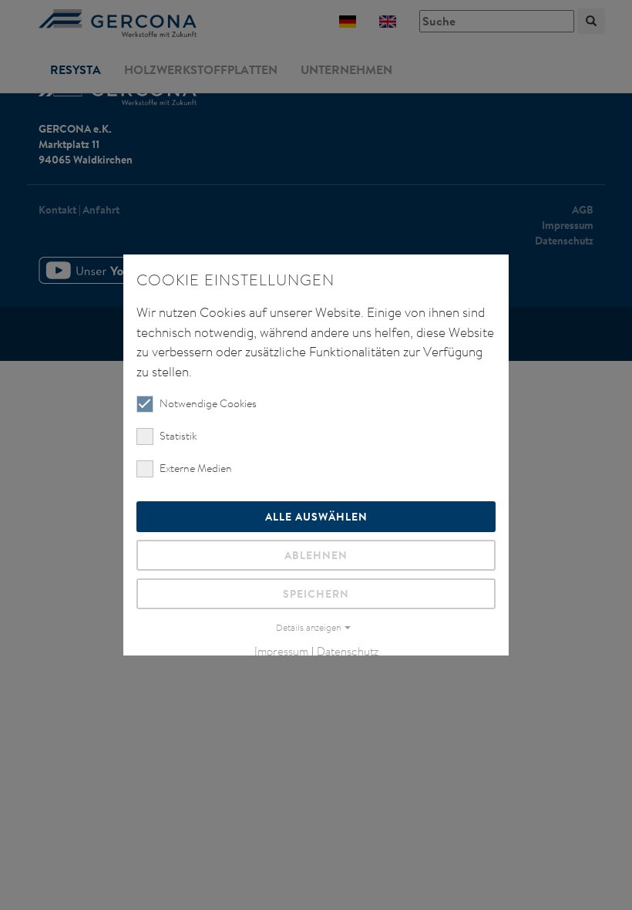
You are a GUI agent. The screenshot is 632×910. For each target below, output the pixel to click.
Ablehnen (316, 555)
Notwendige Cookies (208, 403)
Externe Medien (196, 468)
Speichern (316, 593)
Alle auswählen (316, 516)
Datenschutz (347, 651)
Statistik (178, 436)
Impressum (281, 651)
